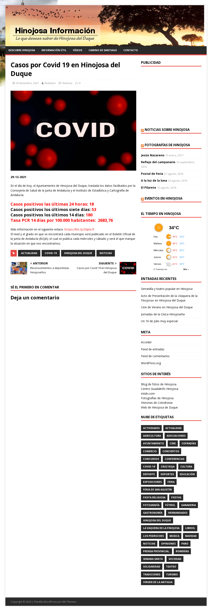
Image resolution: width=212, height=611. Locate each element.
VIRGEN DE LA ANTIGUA (157, 582)
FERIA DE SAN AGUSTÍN (157, 489)
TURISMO (172, 574)
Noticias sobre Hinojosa (167, 129)
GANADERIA (188, 505)
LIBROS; (190, 528)
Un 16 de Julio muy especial (159, 321)
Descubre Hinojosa (21, 50)
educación (187, 474)
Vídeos (77, 50)
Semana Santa (153, 559)
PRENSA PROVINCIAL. (156, 551)
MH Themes (69, 602)
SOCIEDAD (175, 559)
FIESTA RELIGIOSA (154, 497)
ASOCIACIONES (176, 435)
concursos (151, 459)
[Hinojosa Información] (104, 44)
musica (174, 536)
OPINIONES (168, 543)
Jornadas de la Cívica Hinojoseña (163, 314)
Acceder (146, 342)
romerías (182, 551)
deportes (167, 474)
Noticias (67, 83)
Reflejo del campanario (158, 162)
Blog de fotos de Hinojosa (158, 384)
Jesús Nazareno (152, 155)
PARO (184, 543)
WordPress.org (151, 363)
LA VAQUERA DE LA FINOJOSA (161, 528)
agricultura (152, 435)
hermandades (177, 513)
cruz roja (168, 466)
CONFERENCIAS (174, 459)
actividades (151, 428)
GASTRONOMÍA (152, 513)
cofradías (189, 443)
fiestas (176, 497)
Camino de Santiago (103, 50)
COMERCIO (150, 451)
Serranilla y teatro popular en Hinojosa (167, 289)
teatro (171, 566)
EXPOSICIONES (152, 482)
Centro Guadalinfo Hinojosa (159, 389)
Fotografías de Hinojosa (167, 145)
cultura (186, 466)
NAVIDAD (191, 536)
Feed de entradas (152, 349)
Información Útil (53, 50)
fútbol (170, 505)
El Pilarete (148, 187)
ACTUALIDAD (29, 253)
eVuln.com (148, 393)
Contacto (130, 50)
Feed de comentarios (155, 356)
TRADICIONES (151, 574)
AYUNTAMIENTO (153, 443)
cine (173, 443)
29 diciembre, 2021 (27, 83)
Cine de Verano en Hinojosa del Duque (167, 307)
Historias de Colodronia (156, 403)
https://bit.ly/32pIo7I (79, 229)
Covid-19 (51, 253)
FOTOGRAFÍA (151, 505)
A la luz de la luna (154, 180)
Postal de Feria (152, 174)
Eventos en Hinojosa (163, 198)
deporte (149, 474)
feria (171, 482)
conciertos (171, 451)
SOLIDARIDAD (151, 566)
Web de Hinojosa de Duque (159, 407)
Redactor (50, 83)
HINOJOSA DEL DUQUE (78, 253)
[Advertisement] (171, 96)
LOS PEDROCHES (153, 536)
